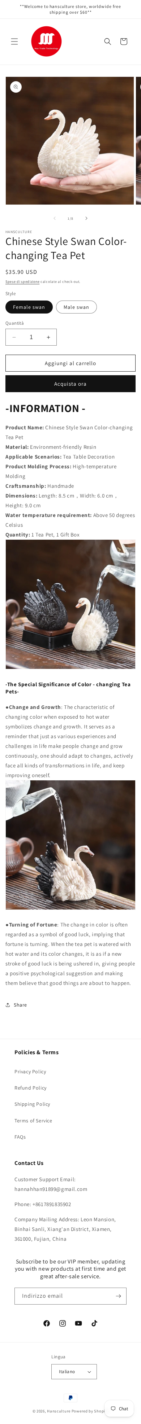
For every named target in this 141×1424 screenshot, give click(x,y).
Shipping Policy (32, 1104)
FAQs (20, 1137)
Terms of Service (33, 1120)
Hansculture (58, 1411)
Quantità (14, 323)
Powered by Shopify (90, 1411)
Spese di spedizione (22, 281)
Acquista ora (70, 383)
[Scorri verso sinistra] (55, 218)
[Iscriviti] (118, 1296)
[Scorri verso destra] (86, 218)
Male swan (76, 307)
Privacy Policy (30, 1071)
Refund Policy (30, 1088)
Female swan (29, 307)
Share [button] (20, 1005)
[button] (14, 41)
